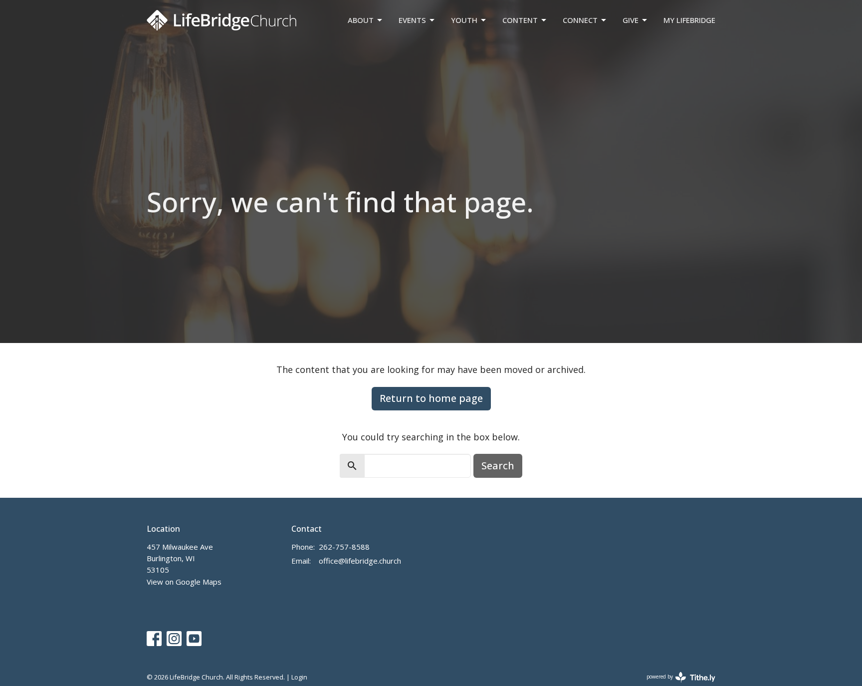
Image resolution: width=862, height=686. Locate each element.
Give (631, 20)
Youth (464, 20)
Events (412, 20)
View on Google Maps (184, 582)
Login (299, 677)
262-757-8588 (344, 547)
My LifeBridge (689, 20)
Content (520, 20)
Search (497, 465)
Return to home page (431, 398)
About (361, 20)
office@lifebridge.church (360, 561)
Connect (580, 20)
